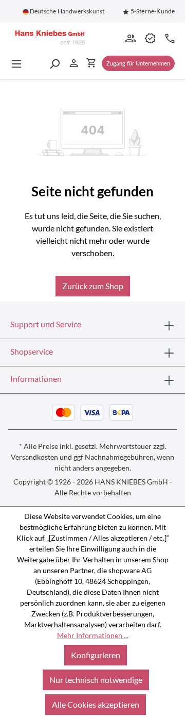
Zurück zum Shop (92, 286)
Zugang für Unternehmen (138, 63)
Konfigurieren (95, 655)
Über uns (130, 37)
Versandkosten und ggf (47, 457)
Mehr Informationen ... (92, 635)
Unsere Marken (149, 37)
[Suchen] (54, 63)
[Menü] (19, 63)
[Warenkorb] (91, 62)
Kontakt (169, 37)
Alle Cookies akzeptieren (95, 704)
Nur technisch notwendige (95, 679)
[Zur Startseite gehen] (48, 37)
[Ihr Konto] (74, 62)
